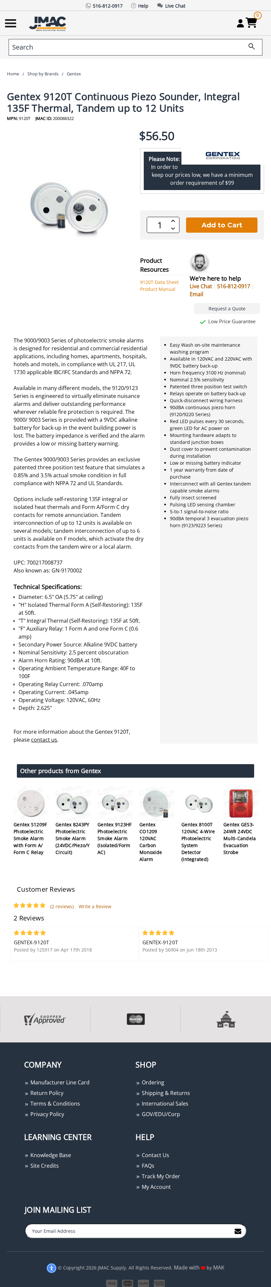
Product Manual (157, 289)
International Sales (164, 1103)
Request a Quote (227, 308)
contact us (44, 739)
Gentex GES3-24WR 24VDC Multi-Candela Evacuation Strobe (239, 838)
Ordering (152, 1082)
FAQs (147, 1165)
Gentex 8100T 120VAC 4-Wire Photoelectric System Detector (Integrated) (198, 841)
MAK (218, 1267)
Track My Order (160, 1176)
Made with (187, 1267)
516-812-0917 (233, 286)
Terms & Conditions (54, 1103)
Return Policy (46, 1093)
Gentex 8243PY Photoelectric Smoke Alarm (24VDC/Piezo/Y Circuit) (73, 838)
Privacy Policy (46, 1114)
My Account (155, 1186)
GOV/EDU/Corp (160, 1114)
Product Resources (154, 264)
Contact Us (154, 1155)
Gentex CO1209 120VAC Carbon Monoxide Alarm (150, 841)
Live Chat (201, 286)
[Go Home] (48, 23)
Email (196, 294)
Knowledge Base (50, 1155)
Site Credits (44, 1165)
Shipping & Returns (165, 1093)
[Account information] (240, 23)
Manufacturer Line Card (59, 1082)
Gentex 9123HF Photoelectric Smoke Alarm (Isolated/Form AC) (114, 838)
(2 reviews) (62, 906)
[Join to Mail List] (238, 1230)
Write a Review (95, 906)
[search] (249, 47)
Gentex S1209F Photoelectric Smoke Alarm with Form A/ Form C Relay (30, 838)
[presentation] (0, 1045)
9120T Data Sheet (159, 282)
